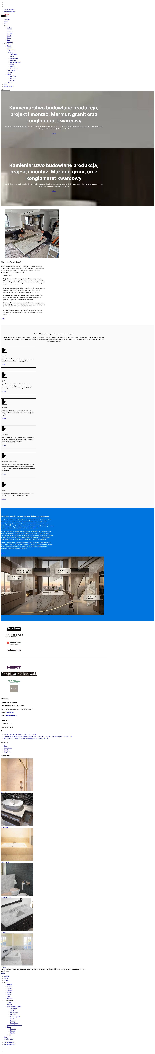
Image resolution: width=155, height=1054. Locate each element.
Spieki (9, 38)
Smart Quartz (14, 68)
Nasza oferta (8, 748)
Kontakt (6, 750)
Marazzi (12, 78)
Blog (5, 84)
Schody (9, 36)
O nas (5, 746)
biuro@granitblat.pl (9, 11)
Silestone (13, 60)
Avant (12, 56)
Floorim (12, 80)
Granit (9, 46)
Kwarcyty (10, 42)
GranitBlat (7, 20)
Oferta (6, 22)
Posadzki (9, 34)
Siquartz (12, 66)
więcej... (4, 364)
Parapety (10, 32)
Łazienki (9, 30)
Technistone (13, 54)
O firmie (6, 24)
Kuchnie (9, 28)
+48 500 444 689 (9, 9)
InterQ (12, 64)
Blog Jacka (7, 752)
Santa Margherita (15, 62)
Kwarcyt (9, 82)
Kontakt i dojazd (8, 86)
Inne (8, 40)
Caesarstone (14, 58)
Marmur (9, 48)
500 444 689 (10, 712)
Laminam (13, 76)
